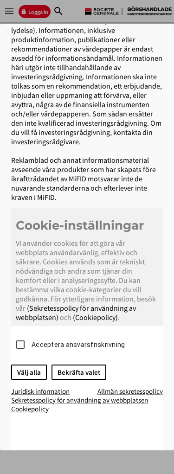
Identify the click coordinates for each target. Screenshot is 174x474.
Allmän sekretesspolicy (130, 391)
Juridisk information (40, 391)
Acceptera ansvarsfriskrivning (78, 344)
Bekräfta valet (79, 372)
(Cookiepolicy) (95, 317)
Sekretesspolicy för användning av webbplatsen (79, 400)
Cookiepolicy (30, 408)
